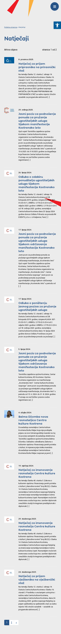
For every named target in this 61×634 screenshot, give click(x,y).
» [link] (16, 622)
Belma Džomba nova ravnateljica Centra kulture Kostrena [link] (33, 420)
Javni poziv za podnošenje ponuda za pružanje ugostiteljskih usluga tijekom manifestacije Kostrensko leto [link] (37, 120)
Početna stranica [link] (10, 27)
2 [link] (11, 622)
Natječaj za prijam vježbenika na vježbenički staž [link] (36, 579)
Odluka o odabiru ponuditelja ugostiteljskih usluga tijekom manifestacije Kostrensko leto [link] (36, 183)
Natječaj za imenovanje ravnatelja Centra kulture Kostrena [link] (36, 473)
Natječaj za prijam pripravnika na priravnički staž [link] (36, 67)
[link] (57, 25)
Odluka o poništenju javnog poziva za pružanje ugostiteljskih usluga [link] (37, 306)
